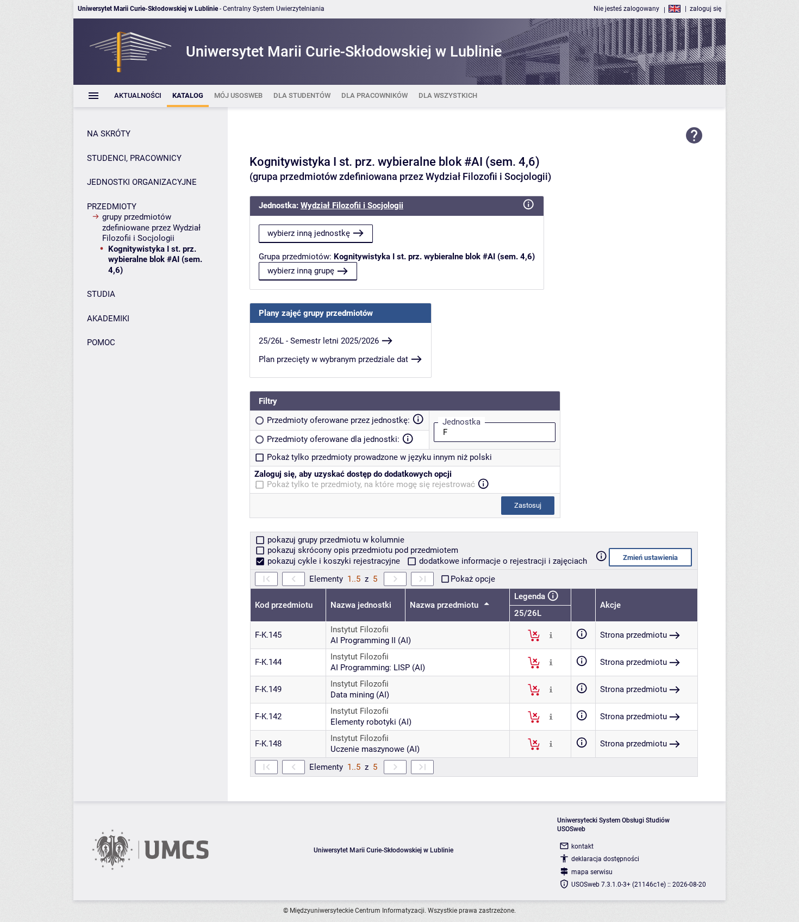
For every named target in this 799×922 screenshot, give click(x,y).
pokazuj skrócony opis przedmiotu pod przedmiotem (361, 550)
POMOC (101, 342)
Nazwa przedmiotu (445, 605)
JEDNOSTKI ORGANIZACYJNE (142, 182)
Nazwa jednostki (360, 605)
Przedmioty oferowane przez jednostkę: (338, 420)
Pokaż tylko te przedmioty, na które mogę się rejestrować (371, 484)
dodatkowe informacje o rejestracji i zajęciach (502, 561)
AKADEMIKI (108, 318)
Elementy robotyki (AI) (370, 722)
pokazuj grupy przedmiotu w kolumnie (334, 540)
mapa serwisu (592, 872)
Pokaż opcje (473, 579)
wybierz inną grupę (300, 271)
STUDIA (101, 294)
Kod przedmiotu (284, 605)
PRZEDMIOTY (111, 206)
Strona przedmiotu (633, 635)
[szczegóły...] (551, 635)
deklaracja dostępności (605, 859)
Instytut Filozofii (359, 629)
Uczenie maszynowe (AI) (375, 749)
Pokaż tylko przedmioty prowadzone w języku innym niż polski (379, 457)
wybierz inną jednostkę (308, 233)
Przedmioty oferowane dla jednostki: (333, 439)
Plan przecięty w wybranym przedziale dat (333, 359)
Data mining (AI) (359, 695)
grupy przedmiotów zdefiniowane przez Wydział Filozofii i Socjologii (151, 227)
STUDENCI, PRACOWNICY (134, 158)
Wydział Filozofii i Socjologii (352, 205)
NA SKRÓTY (108, 134)
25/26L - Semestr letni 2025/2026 (319, 341)
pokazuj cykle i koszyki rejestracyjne (333, 561)
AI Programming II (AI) (370, 640)
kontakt (582, 846)
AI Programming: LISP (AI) (377, 667)
